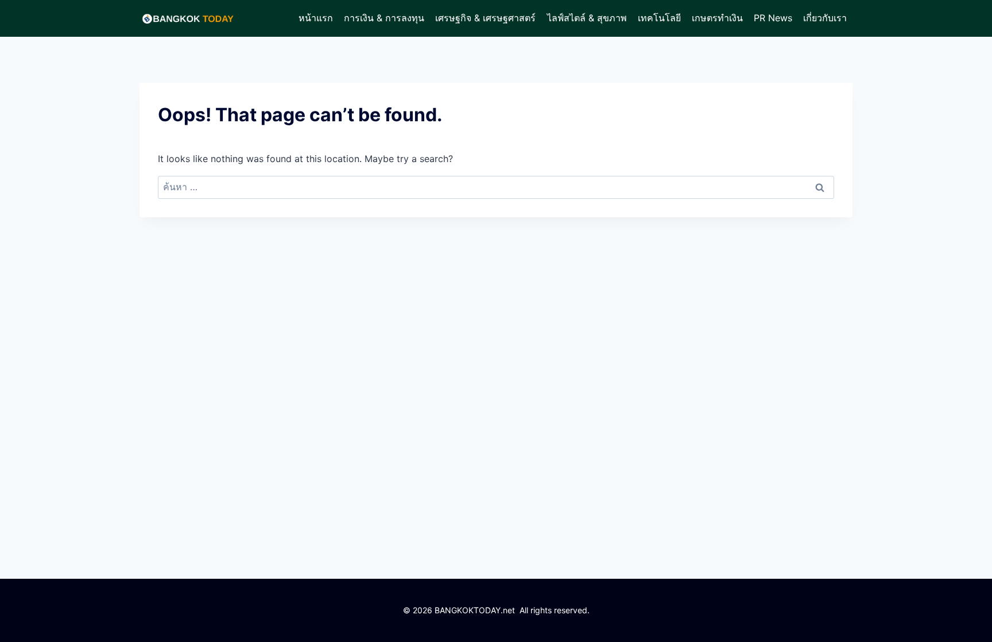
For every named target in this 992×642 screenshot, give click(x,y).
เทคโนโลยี (659, 18)
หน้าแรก (316, 18)
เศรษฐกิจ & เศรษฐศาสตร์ (485, 18)
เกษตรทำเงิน (717, 18)
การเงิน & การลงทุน (384, 18)
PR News (773, 18)
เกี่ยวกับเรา (825, 18)
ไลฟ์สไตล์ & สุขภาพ (587, 18)
